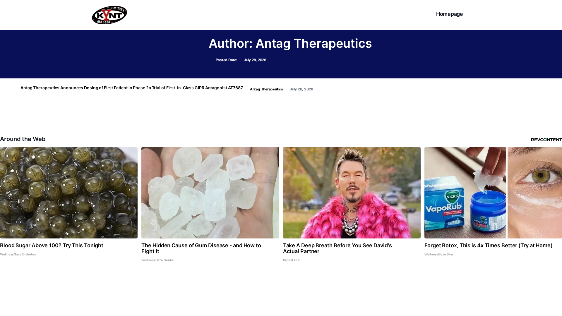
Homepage (449, 14)
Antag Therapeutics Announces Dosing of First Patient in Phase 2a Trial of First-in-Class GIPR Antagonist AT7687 (131, 87)
